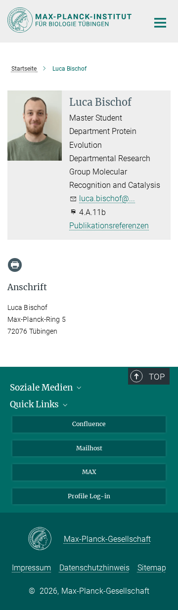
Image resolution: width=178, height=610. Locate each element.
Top (157, 377)
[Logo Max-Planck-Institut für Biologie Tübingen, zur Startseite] (70, 20)
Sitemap (151, 567)
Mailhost (89, 448)
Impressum (31, 567)
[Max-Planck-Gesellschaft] (46, 539)
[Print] (14, 265)
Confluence (89, 424)
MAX (89, 472)
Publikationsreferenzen (109, 225)
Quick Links (35, 404)
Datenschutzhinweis (94, 567)
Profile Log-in (89, 496)
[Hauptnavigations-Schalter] (160, 23)
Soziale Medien (42, 387)
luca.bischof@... (107, 198)
